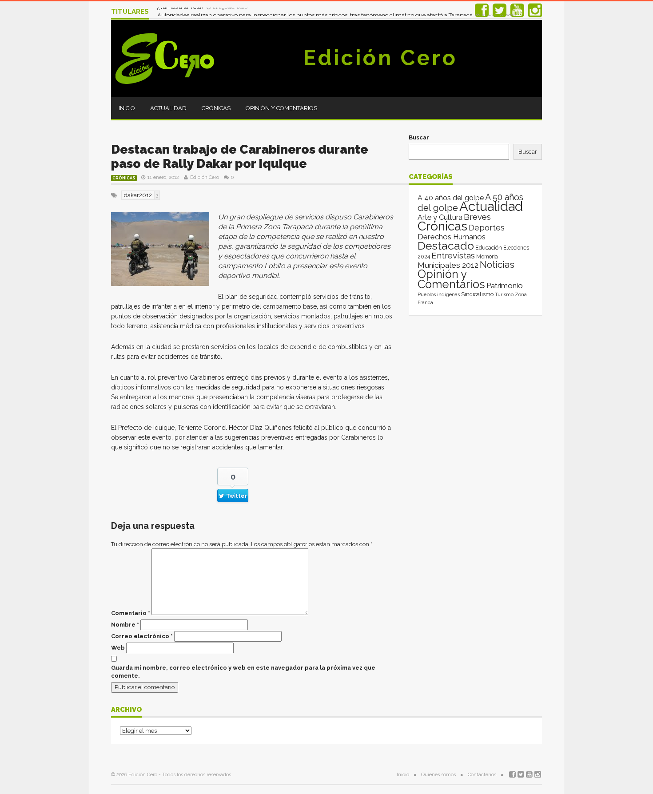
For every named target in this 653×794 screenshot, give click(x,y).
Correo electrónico (142, 636)
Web (118, 647)
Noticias (497, 264)
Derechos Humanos (452, 236)
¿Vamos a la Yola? (181, 11)
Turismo (504, 294)
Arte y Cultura (440, 217)
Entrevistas (453, 255)
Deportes (487, 227)
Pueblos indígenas (439, 294)
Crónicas (216, 108)
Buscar (419, 137)
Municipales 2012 (448, 265)
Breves (477, 217)
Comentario (130, 613)
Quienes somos (438, 775)
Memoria (487, 257)
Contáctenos (482, 775)
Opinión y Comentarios (281, 108)
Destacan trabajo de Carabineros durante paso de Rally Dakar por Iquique (239, 156)
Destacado (446, 245)
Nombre (125, 624)
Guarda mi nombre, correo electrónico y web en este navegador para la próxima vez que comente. (243, 671)
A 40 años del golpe (451, 198)
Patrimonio (504, 285)
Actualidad (168, 108)
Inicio (127, 108)
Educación (488, 247)
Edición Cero (380, 57)
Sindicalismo (477, 294)
